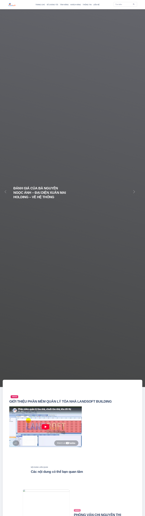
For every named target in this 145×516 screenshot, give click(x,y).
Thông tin (87, 5)
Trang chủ (40, 5)
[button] (134, 193)
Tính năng (64, 5)
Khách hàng (75, 5)
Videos (14, 397)
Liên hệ (96, 5)
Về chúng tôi (52, 5)
